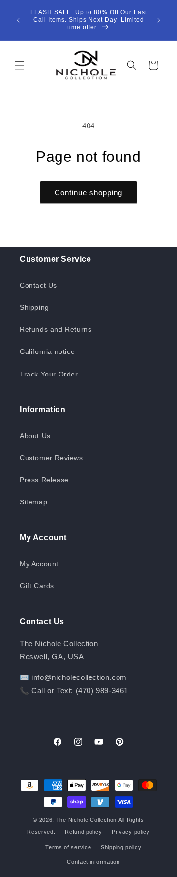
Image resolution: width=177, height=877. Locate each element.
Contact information (93, 862)
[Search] (132, 65)
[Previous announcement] (18, 20)
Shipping (34, 307)
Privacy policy (131, 832)
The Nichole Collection (86, 820)
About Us (35, 436)
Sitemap (33, 502)
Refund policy (83, 832)
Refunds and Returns (55, 329)
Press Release (44, 480)
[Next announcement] (159, 20)
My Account (39, 564)
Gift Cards (37, 586)
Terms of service (68, 847)
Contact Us (38, 285)
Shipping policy (121, 847)
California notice (47, 351)
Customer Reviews (51, 458)
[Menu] (19, 65)
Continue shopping (88, 192)
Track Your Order (49, 374)
